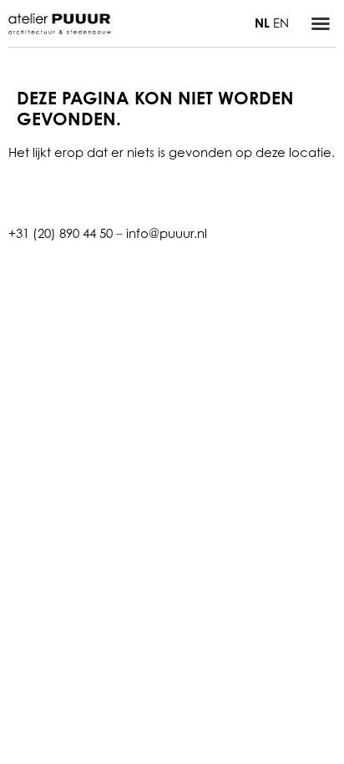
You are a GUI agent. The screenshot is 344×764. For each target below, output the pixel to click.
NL (262, 23)
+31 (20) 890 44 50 (60, 232)
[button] (321, 23)
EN (281, 22)
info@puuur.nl (166, 232)
